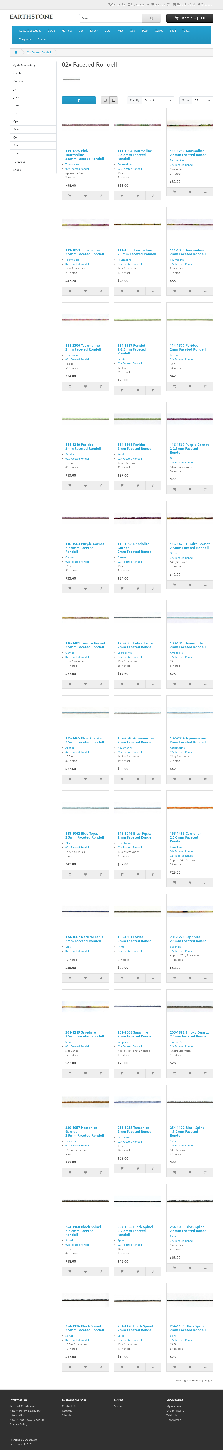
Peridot (122, 359)
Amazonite (176, 653)
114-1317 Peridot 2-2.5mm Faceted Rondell (132, 349)
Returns (67, 1411)
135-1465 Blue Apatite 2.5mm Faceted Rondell (84, 740)
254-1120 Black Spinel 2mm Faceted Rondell (136, 1328)
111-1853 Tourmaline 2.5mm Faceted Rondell (84, 252)
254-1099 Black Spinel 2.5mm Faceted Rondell (189, 1229)
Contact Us (118, 4)
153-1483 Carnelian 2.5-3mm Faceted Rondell (186, 837)
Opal (133, 30)
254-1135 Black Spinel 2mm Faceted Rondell (188, 1328)
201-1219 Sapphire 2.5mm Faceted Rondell (84, 1034)
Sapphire (175, 946)
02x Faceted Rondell (39, 52)
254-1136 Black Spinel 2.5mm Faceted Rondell (84, 1328)
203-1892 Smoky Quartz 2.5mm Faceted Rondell (189, 1034)
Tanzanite (124, 1137)
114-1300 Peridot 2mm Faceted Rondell (188, 347)
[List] (105, 100)
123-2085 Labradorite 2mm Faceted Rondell (136, 645)
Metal (107, 30)
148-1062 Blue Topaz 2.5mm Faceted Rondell (84, 835)
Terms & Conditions (22, 1406)
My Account (174, 1406)
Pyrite (121, 946)
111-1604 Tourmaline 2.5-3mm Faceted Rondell (135, 155)
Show (185, 100)
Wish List (172, 1415)
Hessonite (71, 1141)
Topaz (186, 30)
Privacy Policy (18, 1424)
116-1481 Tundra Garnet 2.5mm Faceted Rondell (85, 645)
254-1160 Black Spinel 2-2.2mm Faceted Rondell (83, 1231)
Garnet (174, 458)
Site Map (67, 1415)
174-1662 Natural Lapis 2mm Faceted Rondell (84, 939)
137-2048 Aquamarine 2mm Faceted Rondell (136, 740)
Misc (120, 30)
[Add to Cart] (70, 195)
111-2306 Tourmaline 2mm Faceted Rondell (83, 347)
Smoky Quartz (178, 1042)
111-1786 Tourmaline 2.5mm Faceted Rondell (189, 153)
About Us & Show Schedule (27, 1420)
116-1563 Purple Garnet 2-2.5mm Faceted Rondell (84, 548)
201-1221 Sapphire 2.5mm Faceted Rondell (189, 939)
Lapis (68, 946)
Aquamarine (125, 748)
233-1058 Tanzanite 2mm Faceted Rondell (136, 1129)
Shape (42, 39)
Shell (173, 30)
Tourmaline (72, 164)
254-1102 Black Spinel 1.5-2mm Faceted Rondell (188, 1131)
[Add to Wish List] (85, 195)
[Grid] (113, 100)
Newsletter (173, 1420)
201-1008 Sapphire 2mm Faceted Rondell (136, 1034)
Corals (52, 30)
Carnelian (176, 847)
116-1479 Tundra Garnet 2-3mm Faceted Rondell (190, 546)
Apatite (69, 748)
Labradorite (125, 653)
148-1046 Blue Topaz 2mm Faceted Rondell (136, 835)
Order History (175, 1411)
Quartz (159, 30)
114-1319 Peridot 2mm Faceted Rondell (83, 446)
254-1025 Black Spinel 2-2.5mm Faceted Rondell (135, 1231)
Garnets (67, 30)
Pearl (145, 30)
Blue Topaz (72, 843)
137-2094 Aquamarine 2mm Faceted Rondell (188, 740)
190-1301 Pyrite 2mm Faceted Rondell (136, 939)
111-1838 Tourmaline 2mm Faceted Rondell (188, 252)
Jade (81, 30)
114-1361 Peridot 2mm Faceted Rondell (136, 446)
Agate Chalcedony (30, 30)
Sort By (134, 100)
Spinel (173, 1141)
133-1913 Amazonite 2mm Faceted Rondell (188, 645)
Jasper (94, 30)
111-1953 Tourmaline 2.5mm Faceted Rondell (137, 252)
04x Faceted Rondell (182, 851)
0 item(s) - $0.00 (192, 18)
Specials (119, 1406)
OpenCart (31, 1440)
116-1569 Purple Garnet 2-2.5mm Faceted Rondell (189, 448)
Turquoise (25, 39)
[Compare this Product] (101, 195)
